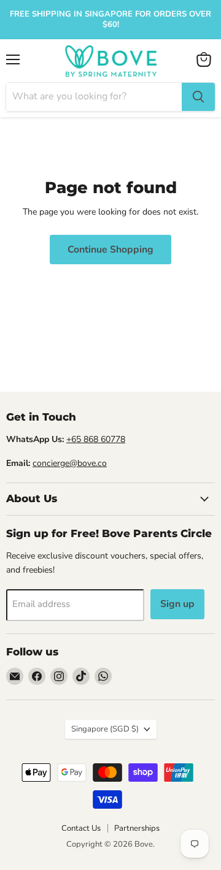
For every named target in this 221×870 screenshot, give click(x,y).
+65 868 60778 (95, 439)
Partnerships (137, 828)
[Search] (198, 97)
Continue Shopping (110, 249)
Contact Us (81, 828)
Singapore (105, 729)
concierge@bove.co (70, 463)
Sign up (177, 604)
